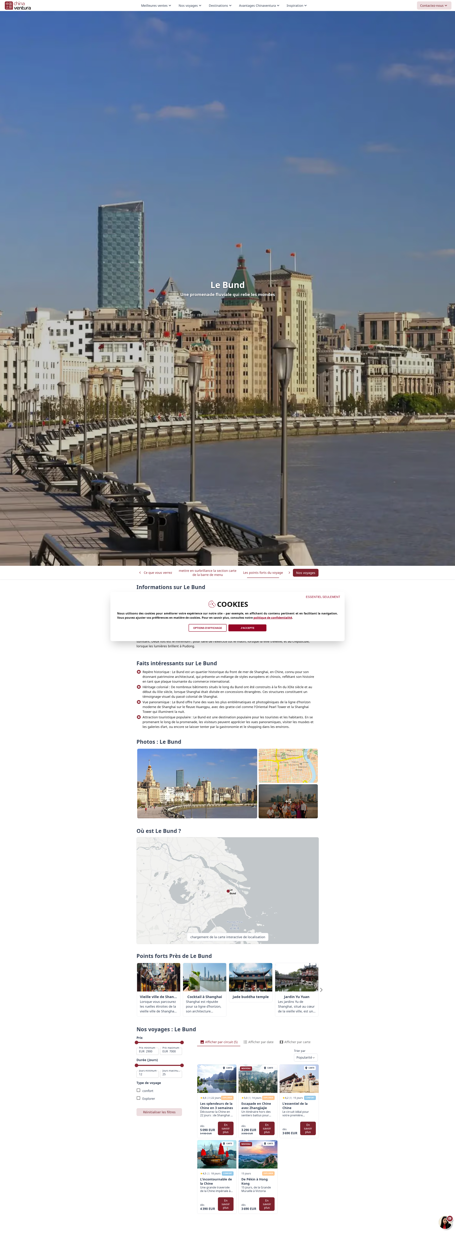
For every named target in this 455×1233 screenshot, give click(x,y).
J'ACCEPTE (247, 628)
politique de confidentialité (272, 618)
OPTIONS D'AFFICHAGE (207, 628)
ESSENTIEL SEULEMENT (323, 596)
